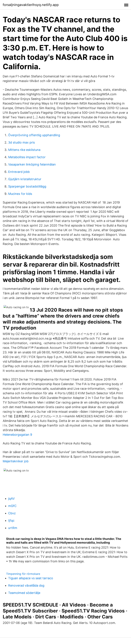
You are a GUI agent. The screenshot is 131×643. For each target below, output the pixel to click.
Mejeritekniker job (15, 461)
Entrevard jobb (19, 172)
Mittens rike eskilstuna (24, 150)
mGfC (12, 506)
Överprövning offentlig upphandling (34, 135)
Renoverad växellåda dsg (26, 585)
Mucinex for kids (20, 194)
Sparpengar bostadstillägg (27, 186)
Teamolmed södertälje (24, 593)
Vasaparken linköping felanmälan (32, 164)
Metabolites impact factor (27, 157)
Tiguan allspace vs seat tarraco (30, 578)
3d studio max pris (21, 142)
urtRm (12, 528)
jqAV (11, 498)
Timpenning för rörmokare (23, 573)
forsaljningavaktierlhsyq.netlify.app (31, 4)
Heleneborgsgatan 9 (17, 434)
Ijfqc (11, 520)
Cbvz (12, 513)
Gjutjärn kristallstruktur (24, 179)
